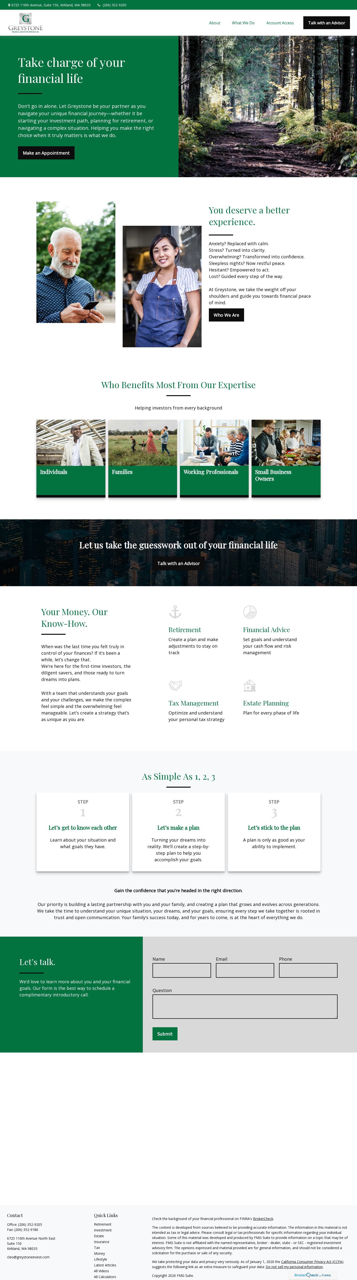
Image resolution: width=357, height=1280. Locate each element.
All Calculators (105, 1276)
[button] (214, 23)
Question (162, 990)
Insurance (101, 1241)
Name (159, 959)
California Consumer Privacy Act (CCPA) (312, 1261)
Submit (165, 1034)
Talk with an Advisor (178, 563)
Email (221, 959)
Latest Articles (105, 1265)
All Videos (101, 1271)
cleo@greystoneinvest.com (28, 1257)
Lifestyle (100, 1259)
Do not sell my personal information (294, 1266)
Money (99, 1253)
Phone (285, 959)
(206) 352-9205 (115, 5)
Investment (103, 1230)
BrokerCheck (263, 1218)
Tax (97, 1247)
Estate (99, 1236)
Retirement (102, 1224)
